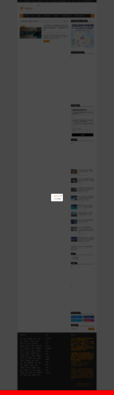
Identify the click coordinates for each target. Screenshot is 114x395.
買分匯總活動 (58, 392)
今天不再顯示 (57, 199)
